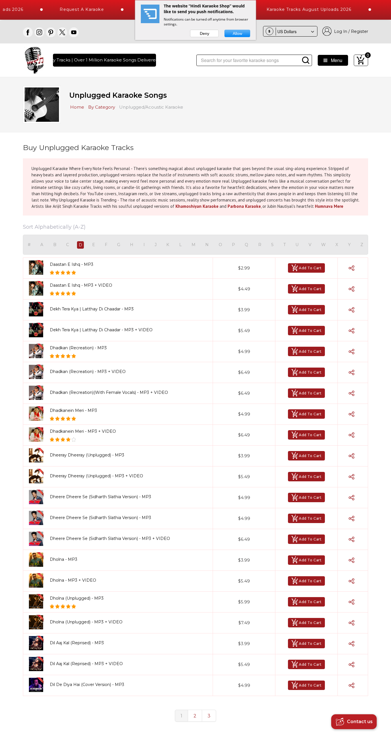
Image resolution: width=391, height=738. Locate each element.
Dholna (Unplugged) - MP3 (77, 598)
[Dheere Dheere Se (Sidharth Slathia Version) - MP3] (38, 497)
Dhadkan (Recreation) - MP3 (78, 347)
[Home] (34, 59)
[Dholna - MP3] (38, 559)
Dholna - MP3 (63, 559)
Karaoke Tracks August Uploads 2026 (296, 9)
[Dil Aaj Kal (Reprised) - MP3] (38, 643)
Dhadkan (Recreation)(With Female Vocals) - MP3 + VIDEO (109, 392)
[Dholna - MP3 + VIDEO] (38, 580)
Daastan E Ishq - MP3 (71, 264)
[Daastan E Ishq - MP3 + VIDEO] (38, 288)
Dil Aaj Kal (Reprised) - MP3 (77, 642)
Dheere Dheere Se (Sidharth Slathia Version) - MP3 (100, 496)
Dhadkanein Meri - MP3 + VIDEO (83, 431)
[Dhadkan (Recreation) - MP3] (38, 351)
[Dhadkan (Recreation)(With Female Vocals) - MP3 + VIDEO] (38, 392)
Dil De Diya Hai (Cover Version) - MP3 (87, 684)
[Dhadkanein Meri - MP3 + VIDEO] (38, 434)
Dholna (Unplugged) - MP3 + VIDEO (86, 622)
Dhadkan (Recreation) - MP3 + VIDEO (88, 371)
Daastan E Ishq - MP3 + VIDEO (81, 285)
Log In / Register (350, 31)
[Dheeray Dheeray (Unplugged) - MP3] (38, 455)
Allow (237, 33)
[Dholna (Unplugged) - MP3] (38, 601)
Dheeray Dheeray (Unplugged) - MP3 (87, 455)
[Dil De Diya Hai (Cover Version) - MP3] (38, 684)
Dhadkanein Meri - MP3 (73, 410)
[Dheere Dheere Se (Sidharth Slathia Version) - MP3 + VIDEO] (38, 538)
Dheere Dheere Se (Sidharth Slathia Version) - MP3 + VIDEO (110, 538)
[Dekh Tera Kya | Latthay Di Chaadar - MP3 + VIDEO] (38, 330)
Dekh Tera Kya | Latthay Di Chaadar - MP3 (92, 309)
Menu (334, 60)
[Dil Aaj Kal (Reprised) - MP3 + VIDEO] (38, 664)
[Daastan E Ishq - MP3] (38, 267)
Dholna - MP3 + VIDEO (73, 580)
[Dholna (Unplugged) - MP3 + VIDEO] (38, 622)
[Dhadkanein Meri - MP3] (38, 413)
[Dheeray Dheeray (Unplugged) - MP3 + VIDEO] (38, 476)
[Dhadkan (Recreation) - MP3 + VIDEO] (38, 371)
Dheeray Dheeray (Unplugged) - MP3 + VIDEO (96, 475)
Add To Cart (310, 268)
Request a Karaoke (70, 9)
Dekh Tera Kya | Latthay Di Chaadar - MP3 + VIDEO (101, 329)
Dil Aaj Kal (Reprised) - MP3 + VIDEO (86, 663)
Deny (204, 33)
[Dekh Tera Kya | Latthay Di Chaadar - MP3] (38, 309)
